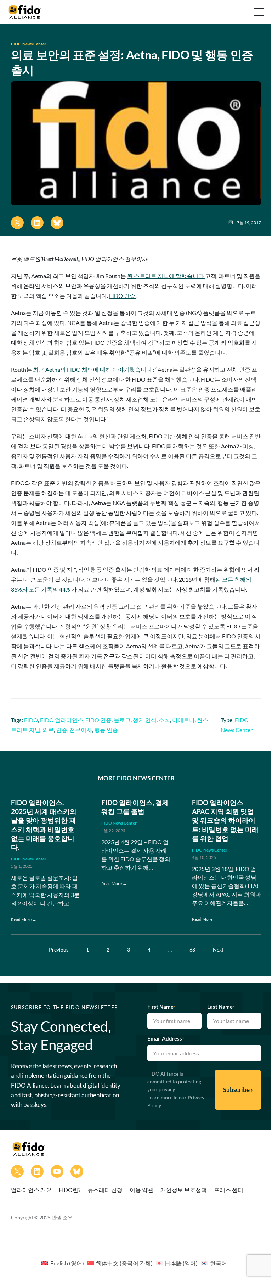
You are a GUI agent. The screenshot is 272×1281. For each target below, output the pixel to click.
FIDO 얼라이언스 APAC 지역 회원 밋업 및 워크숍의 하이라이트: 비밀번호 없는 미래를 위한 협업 (225, 820)
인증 (61, 729)
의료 (48, 729)
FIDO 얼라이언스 (61, 719)
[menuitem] (62, 1263)
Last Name (221, 1006)
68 (192, 950)
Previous (58, 950)
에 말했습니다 (166, 275)
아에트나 (183, 719)
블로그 (122, 719)
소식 (164, 719)
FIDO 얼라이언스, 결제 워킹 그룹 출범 (135, 806)
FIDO (31, 719)
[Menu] (258, 12)
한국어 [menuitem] (218, 1263)
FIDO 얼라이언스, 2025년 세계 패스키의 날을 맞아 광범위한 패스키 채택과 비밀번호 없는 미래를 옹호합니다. (43, 824)
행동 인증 (106, 729)
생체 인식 (145, 719)
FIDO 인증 (98, 719)
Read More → (23, 919)
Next (218, 950)
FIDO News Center (28, 43)
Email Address (165, 1038)
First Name (161, 1006)
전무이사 (80, 729)
